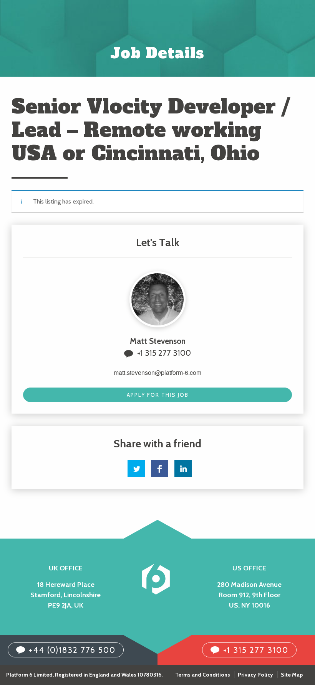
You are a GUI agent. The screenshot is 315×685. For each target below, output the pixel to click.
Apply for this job (158, 394)
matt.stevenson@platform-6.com (157, 372)
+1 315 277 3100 (164, 353)
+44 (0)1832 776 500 (72, 650)
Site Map (292, 674)
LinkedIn (183, 468)
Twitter (136, 468)
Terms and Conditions (202, 674)
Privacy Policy (255, 674)
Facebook (159, 468)
